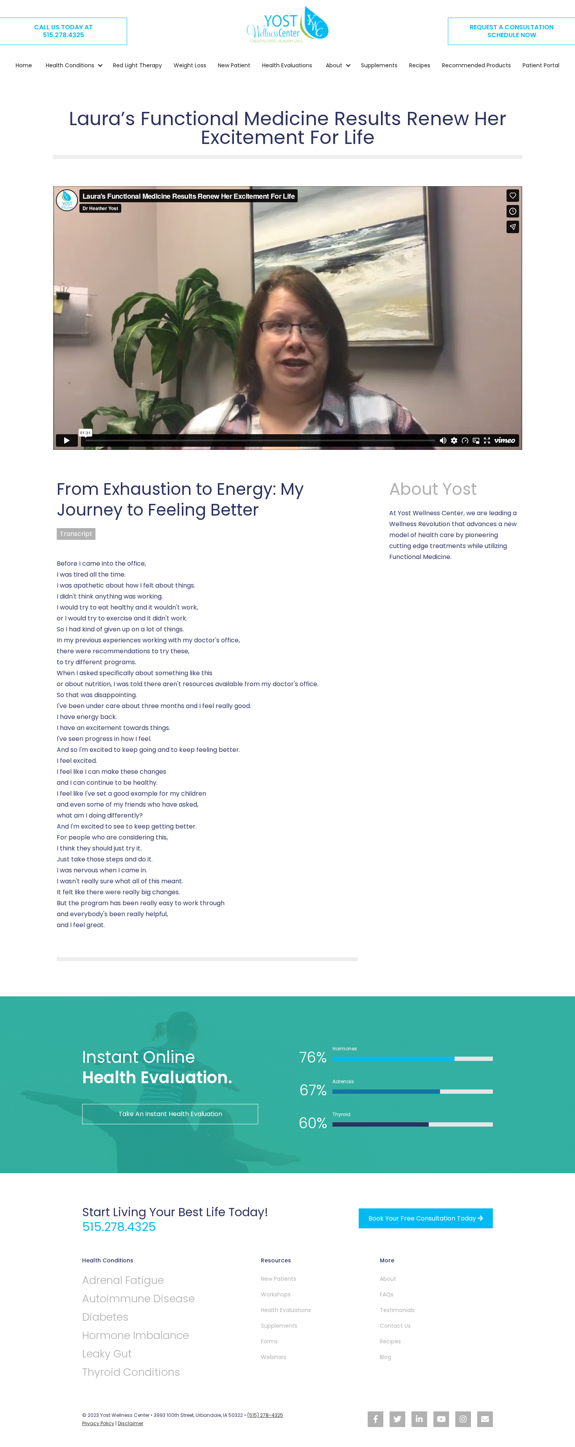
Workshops (276, 1294)
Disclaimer (130, 1423)
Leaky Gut (107, 1353)
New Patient (234, 65)
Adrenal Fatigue (123, 1280)
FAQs (387, 1294)
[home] (287, 24)
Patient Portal (541, 65)
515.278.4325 (119, 1227)
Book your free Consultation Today (425, 1218)
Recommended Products (476, 65)
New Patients (278, 1279)
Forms (269, 1341)
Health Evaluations (287, 65)
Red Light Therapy (137, 65)
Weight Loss (190, 65)
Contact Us (395, 1326)
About (388, 1279)
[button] (70, 65)
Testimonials (397, 1310)
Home (24, 65)
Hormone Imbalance (135, 1335)
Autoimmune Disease (138, 1298)
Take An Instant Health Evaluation (170, 1113)
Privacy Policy (98, 1423)
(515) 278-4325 (265, 1415)
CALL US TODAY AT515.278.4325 (63, 31)
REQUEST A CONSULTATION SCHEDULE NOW (511, 31)
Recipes (419, 65)
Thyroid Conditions (131, 1372)
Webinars (273, 1357)
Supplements (379, 65)
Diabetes (105, 1317)
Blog (385, 1357)
